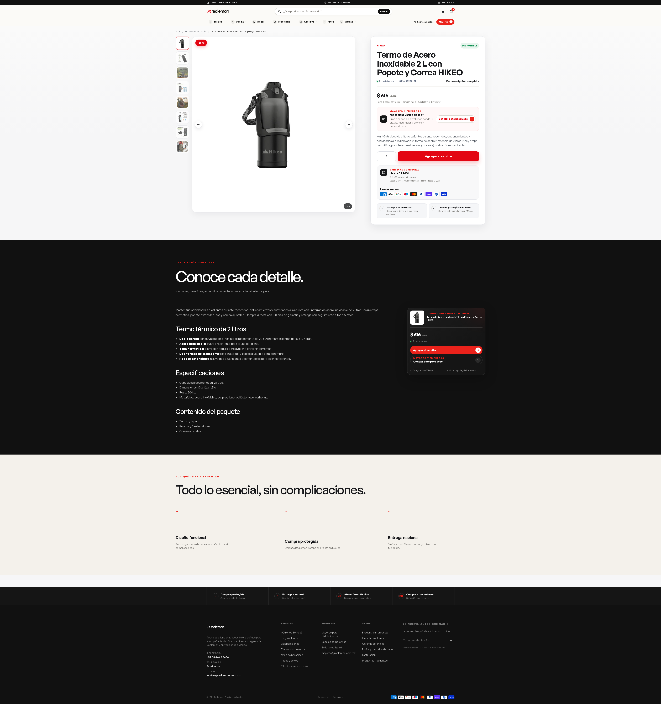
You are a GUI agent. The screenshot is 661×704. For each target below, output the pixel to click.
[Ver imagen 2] (182, 58)
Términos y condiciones (294, 666)
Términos (338, 697)
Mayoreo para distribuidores (330, 634)
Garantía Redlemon (373, 638)
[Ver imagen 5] (182, 102)
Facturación (369, 654)
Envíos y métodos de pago (377, 649)
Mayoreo (443, 21)
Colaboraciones (290, 643)
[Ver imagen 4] (182, 87)
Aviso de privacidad (292, 654)
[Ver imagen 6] (182, 117)
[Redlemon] (218, 11)
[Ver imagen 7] (182, 131)
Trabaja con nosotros (293, 649)
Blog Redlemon (289, 638)
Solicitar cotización (332, 647)
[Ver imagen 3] (182, 72)
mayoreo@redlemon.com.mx (337, 653)
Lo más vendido (425, 21)
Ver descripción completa (462, 81)
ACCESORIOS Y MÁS (196, 31)
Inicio (178, 31)
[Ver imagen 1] (182, 43)
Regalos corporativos (334, 641)
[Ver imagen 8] (182, 146)
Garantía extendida (373, 643)
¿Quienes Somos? (291, 632)
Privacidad (323, 697)
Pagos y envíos (289, 660)
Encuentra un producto (375, 632)
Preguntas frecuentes (375, 660)
